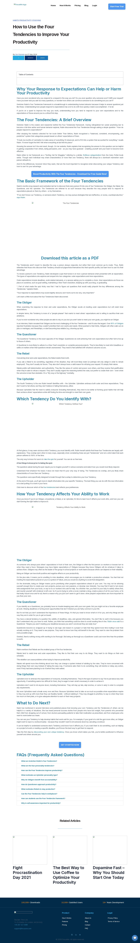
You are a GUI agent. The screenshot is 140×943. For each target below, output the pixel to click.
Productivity (25, 20)
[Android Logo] (80, 934)
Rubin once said (113, 621)
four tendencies (49, 487)
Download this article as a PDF (70, 258)
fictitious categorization (92, 155)
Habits (16, 20)
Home (53, 5)
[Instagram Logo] (72, 934)
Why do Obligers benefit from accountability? (39, 780)
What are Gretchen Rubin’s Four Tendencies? (39, 761)
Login (94, 5)
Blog (86, 5)
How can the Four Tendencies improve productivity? (41, 770)
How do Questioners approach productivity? (38, 784)
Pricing (78, 5)
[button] (120, 74)
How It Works (65, 5)
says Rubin (21, 197)
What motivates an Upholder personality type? (39, 775)
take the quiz (49, 459)
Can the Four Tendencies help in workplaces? (39, 794)
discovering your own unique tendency (49, 732)
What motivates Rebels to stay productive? (38, 789)
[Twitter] (64, 934)
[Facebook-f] (60, 934)
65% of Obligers (117, 323)
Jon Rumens (20, 54)
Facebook (30, 57)
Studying (36, 20)
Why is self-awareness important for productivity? (41, 803)
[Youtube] (68, 934)
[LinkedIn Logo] (76, 934)
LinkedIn (42, 57)
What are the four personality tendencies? (37, 766)
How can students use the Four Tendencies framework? (43, 798)
